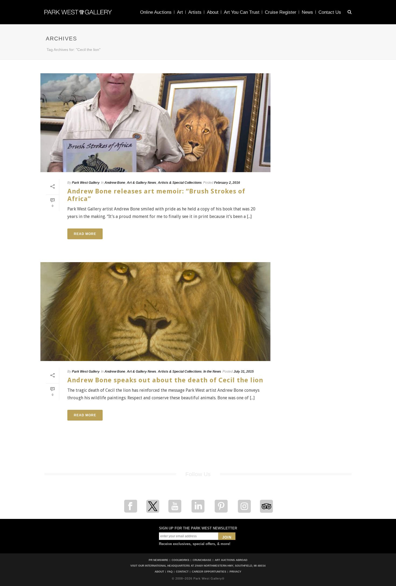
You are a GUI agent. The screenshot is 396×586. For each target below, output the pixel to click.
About (212, 12)
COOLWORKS (180, 560)
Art (180, 12)
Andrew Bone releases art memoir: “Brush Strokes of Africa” (156, 195)
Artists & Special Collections (180, 183)
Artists (195, 12)
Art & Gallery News (141, 183)
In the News (212, 371)
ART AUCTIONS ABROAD (231, 560)
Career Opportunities (209, 571)
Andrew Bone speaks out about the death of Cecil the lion (165, 380)
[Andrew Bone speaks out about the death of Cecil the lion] (155, 311)
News (307, 12)
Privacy (235, 571)
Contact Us (329, 12)
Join (226, 537)
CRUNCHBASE (202, 560)
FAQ (170, 571)
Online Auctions (156, 12)
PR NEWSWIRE (158, 560)
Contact (182, 571)
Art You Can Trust (241, 12)
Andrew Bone (115, 183)
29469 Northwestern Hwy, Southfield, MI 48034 (230, 565)
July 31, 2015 (244, 371)
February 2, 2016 (227, 183)
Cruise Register (280, 12)
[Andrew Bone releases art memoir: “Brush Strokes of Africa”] (155, 122)
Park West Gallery (86, 183)
